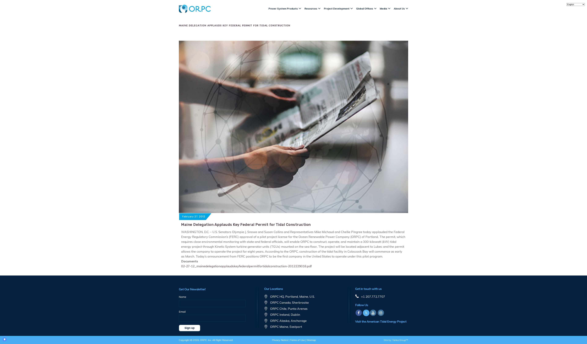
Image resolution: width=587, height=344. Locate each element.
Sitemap (311, 340)
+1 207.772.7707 (373, 296)
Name (182, 296)
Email (182, 311)
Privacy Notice (280, 340)
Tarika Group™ (400, 340)
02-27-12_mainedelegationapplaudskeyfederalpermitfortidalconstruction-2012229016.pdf (246, 266)
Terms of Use (297, 340)
